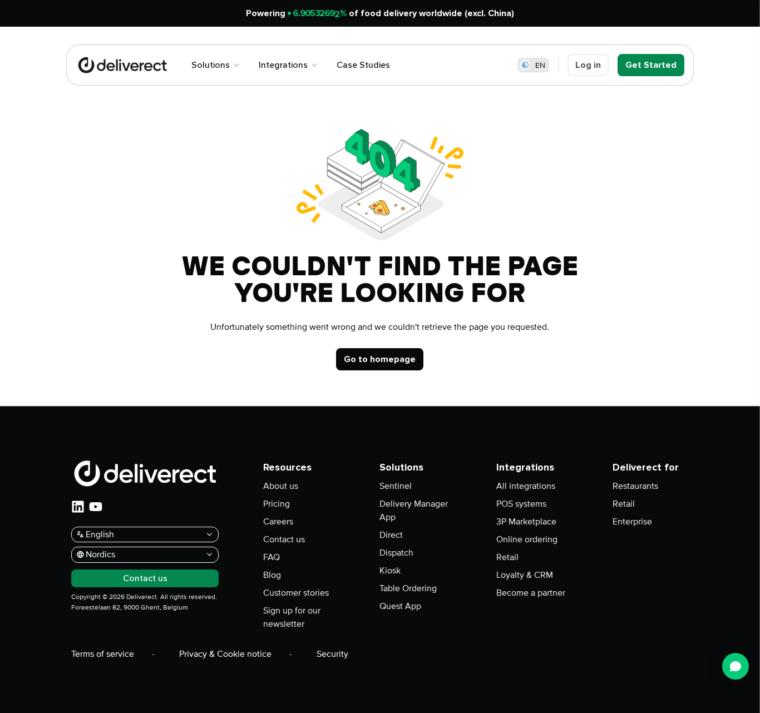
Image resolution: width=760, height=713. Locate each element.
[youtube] (95, 506)
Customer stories (296, 592)
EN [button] (540, 65)
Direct (391, 535)
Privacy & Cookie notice (225, 654)
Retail (507, 557)
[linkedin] (78, 506)
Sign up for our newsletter (291, 617)
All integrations (525, 486)
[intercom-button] (735, 666)
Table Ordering (408, 588)
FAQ (271, 557)
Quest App (400, 606)
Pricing (276, 503)
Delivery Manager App (413, 510)
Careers (278, 521)
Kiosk (390, 570)
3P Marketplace (526, 521)
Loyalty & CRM (524, 575)
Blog (272, 575)
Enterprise (632, 521)
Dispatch (396, 552)
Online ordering (526, 539)
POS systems (521, 503)
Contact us (284, 539)
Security (332, 654)
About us (280, 486)
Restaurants (635, 486)
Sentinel (395, 486)
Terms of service (102, 654)
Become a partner (530, 592)
